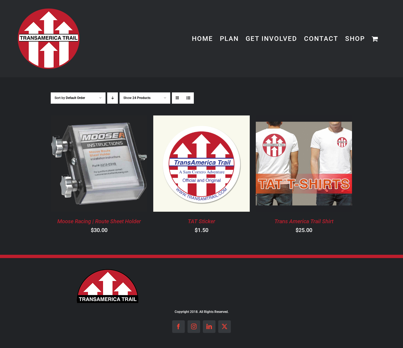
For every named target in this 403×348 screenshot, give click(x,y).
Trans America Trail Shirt (303, 221)
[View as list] (188, 98)
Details (121, 164)
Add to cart (83, 164)
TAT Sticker (201, 221)
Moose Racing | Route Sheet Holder (99, 221)
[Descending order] (112, 98)
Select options (288, 164)
